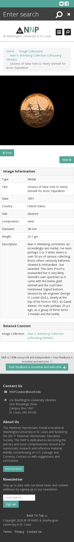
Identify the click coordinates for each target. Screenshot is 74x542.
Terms (7, 532)
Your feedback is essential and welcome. (35, 367)
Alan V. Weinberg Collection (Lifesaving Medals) (46, 336)
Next (65, 160)
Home (10, 51)
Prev (8, 153)
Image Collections (31, 51)
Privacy (19, 532)
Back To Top (36, 515)
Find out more (13, 469)
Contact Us (34, 532)
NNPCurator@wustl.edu (25, 392)
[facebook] (67, 3)
